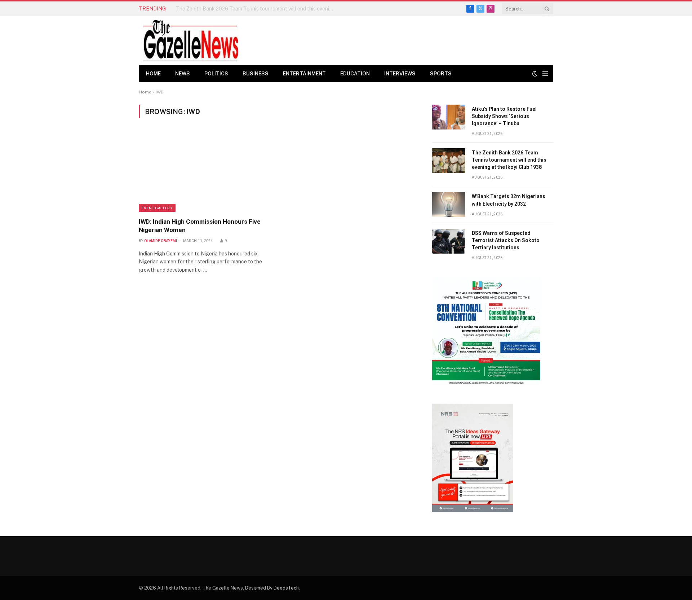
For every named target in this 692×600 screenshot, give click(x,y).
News (182, 73)
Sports (441, 73)
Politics (216, 73)
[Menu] (545, 74)
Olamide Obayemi (160, 241)
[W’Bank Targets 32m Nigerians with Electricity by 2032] (448, 204)
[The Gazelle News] (191, 40)
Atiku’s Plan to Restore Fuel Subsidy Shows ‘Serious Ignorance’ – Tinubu (504, 116)
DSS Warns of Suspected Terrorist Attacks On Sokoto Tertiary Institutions (506, 240)
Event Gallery (157, 208)
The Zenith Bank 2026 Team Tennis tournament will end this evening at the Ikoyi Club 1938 (257, 9)
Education (355, 73)
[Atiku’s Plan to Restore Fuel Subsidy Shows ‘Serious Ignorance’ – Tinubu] (448, 117)
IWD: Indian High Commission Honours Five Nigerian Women (200, 225)
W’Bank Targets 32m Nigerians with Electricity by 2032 (508, 199)
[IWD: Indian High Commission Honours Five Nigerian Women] (205, 172)
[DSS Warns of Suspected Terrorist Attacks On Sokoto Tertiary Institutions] (448, 241)
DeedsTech (286, 588)
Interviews (400, 73)
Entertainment (304, 73)
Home (153, 73)
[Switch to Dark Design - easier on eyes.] (535, 73)
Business (256, 73)
